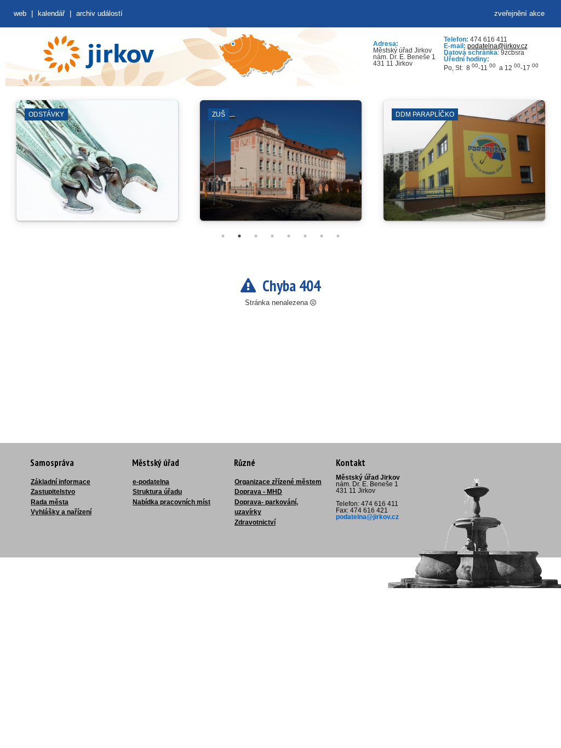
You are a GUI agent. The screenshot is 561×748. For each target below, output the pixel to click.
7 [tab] (321, 236)
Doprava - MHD (258, 491)
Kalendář (51, 13)
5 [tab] (288, 236)
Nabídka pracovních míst (171, 502)
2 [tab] (239, 236)
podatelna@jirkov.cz (497, 46)
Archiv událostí (99, 13)
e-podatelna (151, 482)
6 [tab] (305, 236)
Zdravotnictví (255, 522)
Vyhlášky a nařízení (61, 512)
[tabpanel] (97, 166)
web (20, 13)
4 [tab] (272, 236)
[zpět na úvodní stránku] (98, 54)
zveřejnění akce (519, 13)
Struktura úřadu (157, 491)
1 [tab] (222, 236)
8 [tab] (338, 236)
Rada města (49, 502)
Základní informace (60, 482)
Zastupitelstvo (53, 491)
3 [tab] (255, 236)
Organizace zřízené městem (278, 482)
